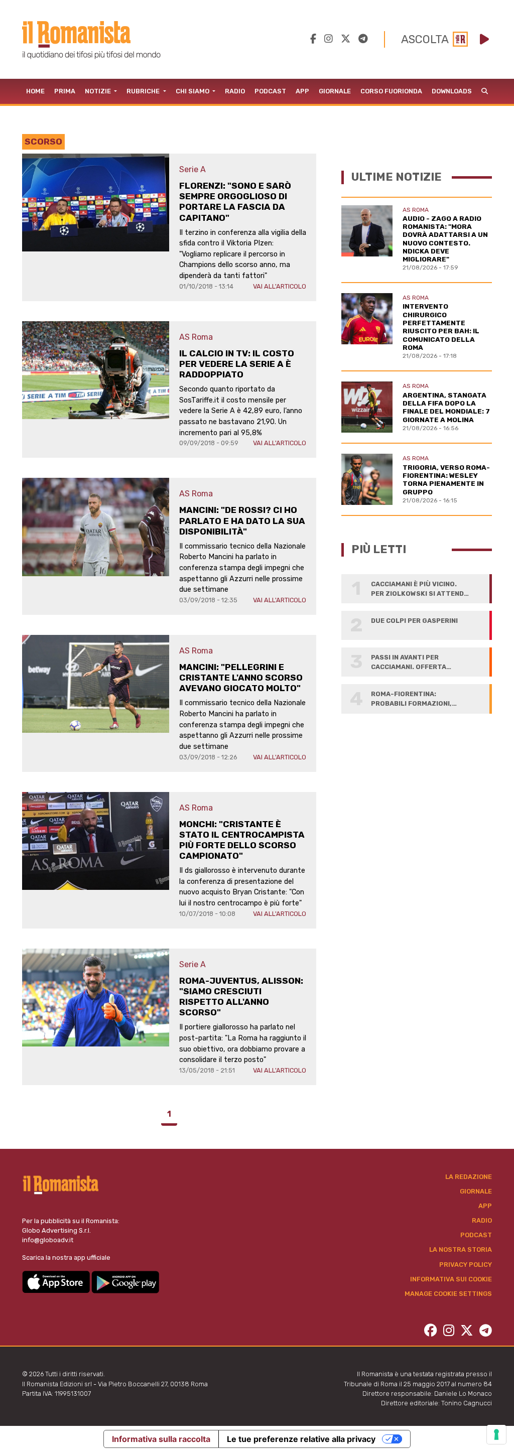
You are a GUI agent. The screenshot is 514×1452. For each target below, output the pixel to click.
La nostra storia (460, 1249)
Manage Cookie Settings (448, 1293)
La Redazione (468, 1176)
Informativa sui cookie (451, 1279)
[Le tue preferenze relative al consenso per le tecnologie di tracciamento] (496, 1434)
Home (35, 91)
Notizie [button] (98, 91)
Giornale (335, 91)
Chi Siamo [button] (193, 91)
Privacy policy (465, 1264)
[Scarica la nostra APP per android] (125, 1281)
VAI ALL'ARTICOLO (279, 286)
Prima (64, 91)
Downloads (452, 91)
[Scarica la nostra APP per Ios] (56, 1281)
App (302, 91)
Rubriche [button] (143, 91)
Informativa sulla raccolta (161, 1439)
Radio (235, 91)
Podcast (270, 91)
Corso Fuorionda (391, 91)
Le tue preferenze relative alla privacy (301, 1439)
